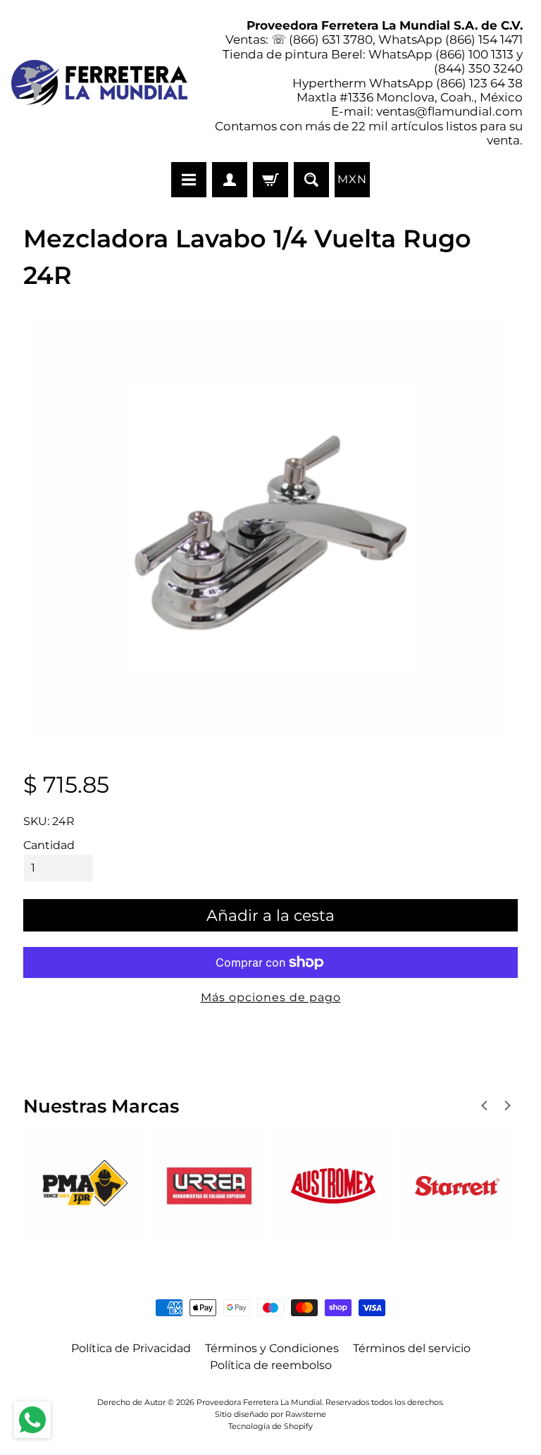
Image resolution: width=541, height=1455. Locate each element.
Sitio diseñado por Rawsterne (270, 1414)
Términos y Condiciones (272, 1348)
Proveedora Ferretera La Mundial (259, 1402)
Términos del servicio (412, 1348)
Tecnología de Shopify (270, 1426)
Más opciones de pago (271, 997)
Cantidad (49, 845)
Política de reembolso (271, 1365)
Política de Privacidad (131, 1348)
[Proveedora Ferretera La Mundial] (99, 83)
